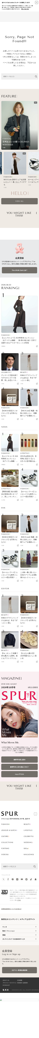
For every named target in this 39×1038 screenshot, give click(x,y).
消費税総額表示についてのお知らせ (11, 909)
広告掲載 (19, 980)
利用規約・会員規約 (22, 983)
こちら (19, 900)
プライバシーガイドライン (10, 983)
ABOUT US (6, 980)
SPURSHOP (6, 985)
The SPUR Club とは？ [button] (19, 270)
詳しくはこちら (25, 9)
